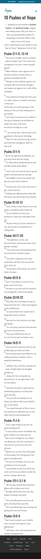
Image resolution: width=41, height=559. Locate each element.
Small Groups (18, 542)
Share (26, 549)
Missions (23, 539)
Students (7, 542)
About (15, 539)
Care (32, 542)
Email (27, 546)
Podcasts (19, 546)
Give (26, 542)
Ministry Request (16, 549)
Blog (8, 539)
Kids (30, 539)
